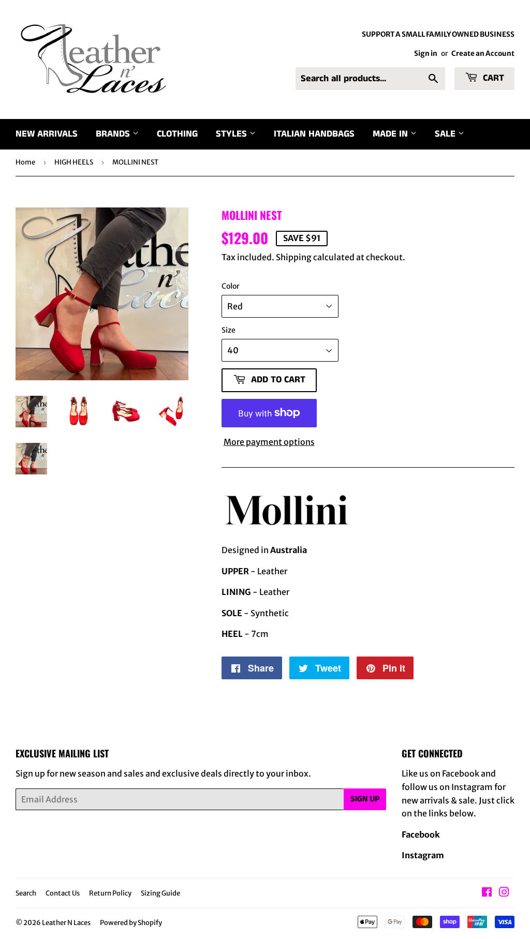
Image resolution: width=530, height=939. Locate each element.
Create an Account (482, 53)
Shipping (294, 257)
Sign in (425, 53)
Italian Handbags (314, 134)
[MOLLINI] (286, 529)
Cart (492, 78)
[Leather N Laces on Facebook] (486, 893)
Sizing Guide (160, 893)
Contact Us (63, 893)
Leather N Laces (66, 922)
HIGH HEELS (73, 162)
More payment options (269, 442)
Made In (391, 134)
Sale (446, 134)
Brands (114, 134)
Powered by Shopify (131, 922)
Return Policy (110, 893)
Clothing (177, 134)
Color (231, 286)
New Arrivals (47, 134)
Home (25, 162)
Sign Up (364, 799)
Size (228, 330)
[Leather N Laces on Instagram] (504, 893)
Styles (232, 134)
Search (26, 893)
